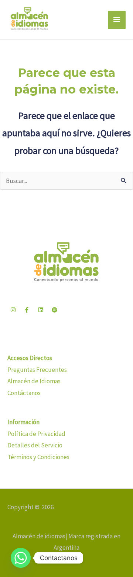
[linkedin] (41, 310)
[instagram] (13, 310)
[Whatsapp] (21, 558)
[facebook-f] (27, 310)
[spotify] (55, 310)
